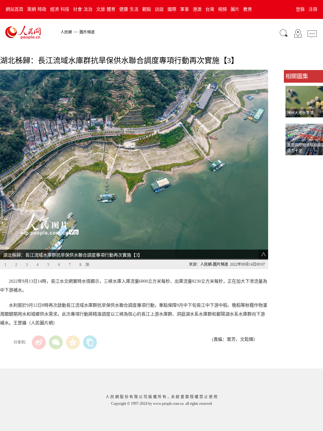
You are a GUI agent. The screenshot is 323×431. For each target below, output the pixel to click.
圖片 (235, 9)
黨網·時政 (36, 9)
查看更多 (293, 161)
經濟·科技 (59, 9)
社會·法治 (82, 9)
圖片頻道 (87, 32)
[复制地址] (90, 342)
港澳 (197, 9)
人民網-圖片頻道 (214, 264)
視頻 (222, 9)
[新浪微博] (39, 342)
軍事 (184, 9)
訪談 (159, 9)
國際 (171, 9)
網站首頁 (14, 9)
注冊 (312, 9)
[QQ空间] (73, 342)
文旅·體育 (105, 9)
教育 (247, 9)
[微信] (56, 342)
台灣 (209, 9)
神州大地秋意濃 (300, 113)
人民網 (66, 32)
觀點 (146, 9)
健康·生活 (128, 9)
